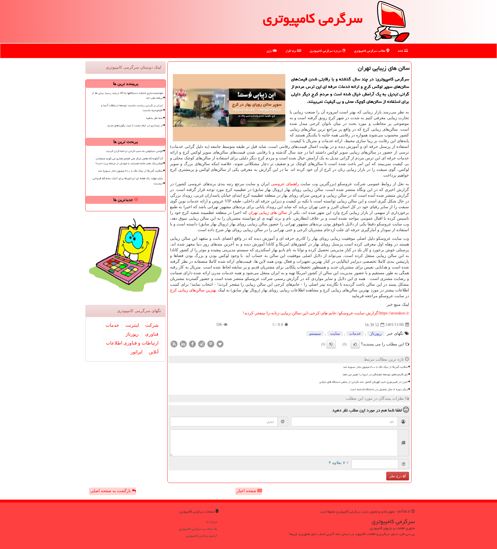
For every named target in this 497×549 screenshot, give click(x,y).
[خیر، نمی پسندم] (331, 344)
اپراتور (136, 351)
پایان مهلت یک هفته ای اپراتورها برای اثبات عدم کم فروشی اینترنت (128, 180)
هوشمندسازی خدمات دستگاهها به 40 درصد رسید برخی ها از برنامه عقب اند (127, 95)
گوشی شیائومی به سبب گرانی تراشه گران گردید (134, 151)
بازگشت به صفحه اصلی (111, 491)
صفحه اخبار (247, 491)
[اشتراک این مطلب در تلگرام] (202, 343)
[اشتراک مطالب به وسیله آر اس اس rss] (174, 343)
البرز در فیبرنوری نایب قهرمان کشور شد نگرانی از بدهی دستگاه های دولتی (363, 382)
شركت (151, 325)
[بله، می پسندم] (355, 344)
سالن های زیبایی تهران (267, 212)
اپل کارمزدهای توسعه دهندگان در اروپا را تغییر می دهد (375, 374)
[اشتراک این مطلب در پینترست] (211, 343)
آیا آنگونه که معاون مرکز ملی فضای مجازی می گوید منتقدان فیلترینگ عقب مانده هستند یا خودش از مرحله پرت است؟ (129, 161)
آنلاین (153, 351)
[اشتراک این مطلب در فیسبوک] (192, 343)
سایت (335, 333)
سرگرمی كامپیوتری (312, 18)
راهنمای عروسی (285, 184)
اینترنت (132, 325)
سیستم (315, 333)
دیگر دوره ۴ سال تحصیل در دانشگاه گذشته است (379, 389)
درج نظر (395, 476)
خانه (401, 51)
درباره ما (211, 522)
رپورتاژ (376, 333)
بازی (270, 51)
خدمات (355, 333)
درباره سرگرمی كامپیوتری (326, 51)
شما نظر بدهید (154, 118)
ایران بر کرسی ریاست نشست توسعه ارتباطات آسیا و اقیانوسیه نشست (132, 108)
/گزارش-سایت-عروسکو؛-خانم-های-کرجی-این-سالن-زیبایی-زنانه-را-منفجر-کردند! (326, 313)
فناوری (151, 334)
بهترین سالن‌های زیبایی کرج (193, 290)
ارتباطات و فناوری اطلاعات (132, 343)
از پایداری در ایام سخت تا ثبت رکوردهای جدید (135, 125)
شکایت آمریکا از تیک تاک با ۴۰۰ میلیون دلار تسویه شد (375, 367)
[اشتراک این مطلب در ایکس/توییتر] (220, 343)
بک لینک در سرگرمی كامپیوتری (198, 529)
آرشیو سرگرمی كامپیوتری (201, 536)
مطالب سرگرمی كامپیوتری (370, 51)
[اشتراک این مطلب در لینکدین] (183, 343)
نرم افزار (291, 51)
